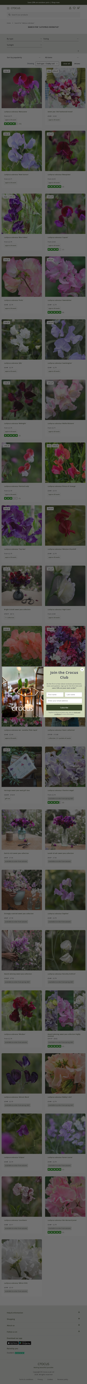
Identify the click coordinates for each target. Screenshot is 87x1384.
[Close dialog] (82, 669)
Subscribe (64, 707)
